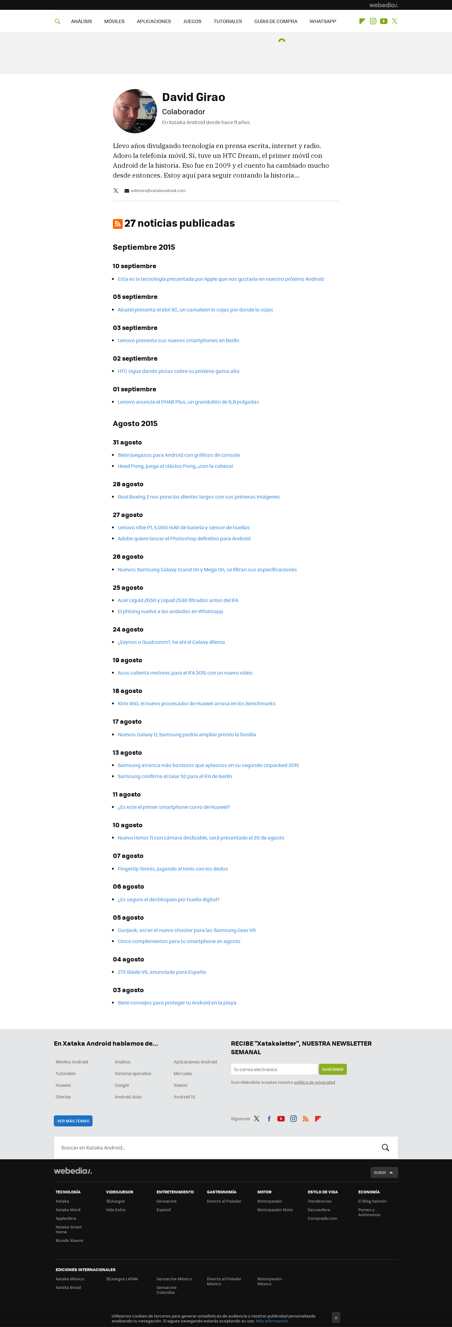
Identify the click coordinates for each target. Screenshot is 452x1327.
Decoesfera (319, 1209)
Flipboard (362, 21)
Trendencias (319, 1201)
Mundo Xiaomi (69, 1240)
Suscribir (332, 1069)
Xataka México (70, 1279)
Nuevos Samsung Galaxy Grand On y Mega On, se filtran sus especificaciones (207, 569)
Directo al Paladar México (224, 1281)
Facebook (269, 1117)
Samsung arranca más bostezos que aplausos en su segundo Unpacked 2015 (208, 765)
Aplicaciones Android (195, 1062)
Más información (272, 1321)
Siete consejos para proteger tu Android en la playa (177, 1002)
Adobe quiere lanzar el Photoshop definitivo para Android (184, 538)
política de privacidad (314, 1082)
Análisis (123, 1062)
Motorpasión (269, 1201)
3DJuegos (115, 1201)
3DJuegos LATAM (122, 1279)
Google (122, 1085)
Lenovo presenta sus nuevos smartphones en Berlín (178, 340)
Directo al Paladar (224, 1201)
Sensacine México (174, 1279)
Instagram (373, 21)
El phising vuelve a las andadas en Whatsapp (170, 611)
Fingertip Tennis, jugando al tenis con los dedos (173, 868)
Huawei (63, 1085)
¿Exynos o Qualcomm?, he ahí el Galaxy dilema (171, 641)
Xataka (62, 1201)
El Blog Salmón (372, 1201)
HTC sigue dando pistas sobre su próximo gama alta (179, 370)
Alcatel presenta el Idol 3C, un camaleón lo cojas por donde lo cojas (195, 309)
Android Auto (128, 1097)
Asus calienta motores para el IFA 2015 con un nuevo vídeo (185, 672)
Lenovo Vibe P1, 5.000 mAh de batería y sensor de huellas (184, 527)
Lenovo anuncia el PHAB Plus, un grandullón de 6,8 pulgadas (188, 401)
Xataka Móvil (68, 1209)
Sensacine (167, 1201)
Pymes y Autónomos (369, 1212)
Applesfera (66, 1218)
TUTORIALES (228, 21)
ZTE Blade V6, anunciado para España (162, 971)
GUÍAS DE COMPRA (275, 21)
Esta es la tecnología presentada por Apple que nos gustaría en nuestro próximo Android (221, 278)
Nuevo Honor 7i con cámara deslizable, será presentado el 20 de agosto (201, 837)
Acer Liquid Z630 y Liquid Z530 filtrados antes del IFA (178, 600)
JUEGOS (192, 21)
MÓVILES (114, 21)
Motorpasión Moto (275, 1209)
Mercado (183, 1073)
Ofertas (63, 1097)
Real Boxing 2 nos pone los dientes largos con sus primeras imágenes (199, 496)
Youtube (383, 21)
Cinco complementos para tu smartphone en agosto (179, 941)
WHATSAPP (323, 21)
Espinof (164, 1209)
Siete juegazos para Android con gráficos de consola (179, 454)
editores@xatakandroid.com (158, 190)
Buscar (385, 1147)
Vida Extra (115, 1209)
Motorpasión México (269, 1281)
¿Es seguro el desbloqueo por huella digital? (169, 899)
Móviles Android (72, 1062)
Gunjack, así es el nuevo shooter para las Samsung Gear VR (187, 930)
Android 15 (184, 1097)
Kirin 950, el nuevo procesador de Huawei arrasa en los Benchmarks (197, 703)
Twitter (394, 21)
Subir (380, 1172)
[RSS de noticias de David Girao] (118, 224)
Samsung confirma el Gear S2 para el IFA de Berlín (175, 776)
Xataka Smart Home (69, 1229)
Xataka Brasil (68, 1287)
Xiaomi (180, 1085)
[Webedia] (383, 5)
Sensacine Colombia (167, 1289)
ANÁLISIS (81, 21)
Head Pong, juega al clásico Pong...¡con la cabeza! (175, 465)
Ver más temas (73, 1121)
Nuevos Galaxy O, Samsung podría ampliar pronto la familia (187, 734)
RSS (306, 1117)
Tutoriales (66, 1073)
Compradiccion (322, 1218)
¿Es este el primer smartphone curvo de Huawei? (174, 806)
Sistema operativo (133, 1073)
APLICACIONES (154, 21)
